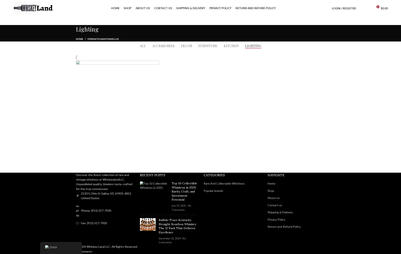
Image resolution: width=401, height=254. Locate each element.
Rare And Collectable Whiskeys (224, 183)
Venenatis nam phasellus (103, 39)
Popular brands (213, 190)
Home (79, 39)
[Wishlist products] (368, 8)
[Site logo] (34, 8)
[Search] (361, 8)
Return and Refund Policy (284, 226)
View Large (153, 65)
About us (274, 198)
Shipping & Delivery (280, 212)
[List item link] (105, 211)
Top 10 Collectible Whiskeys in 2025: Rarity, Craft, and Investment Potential (184, 191)
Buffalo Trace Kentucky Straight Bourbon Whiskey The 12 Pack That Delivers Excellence (177, 226)
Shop (271, 190)
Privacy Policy (276, 219)
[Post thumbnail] (154, 196)
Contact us (275, 205)
